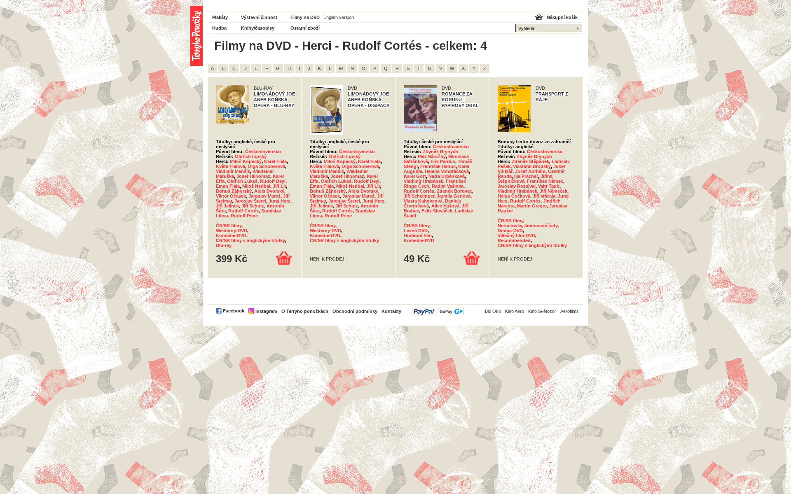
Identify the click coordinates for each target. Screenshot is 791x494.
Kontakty (391, 311)
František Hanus (438, 166)
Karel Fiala (275, 161)
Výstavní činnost (259, 17)
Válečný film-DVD (516, 235)
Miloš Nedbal (256, 186)
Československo (263, 151)
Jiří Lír (279, 186)
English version (338, 17)
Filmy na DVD (305, 17)
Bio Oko (493, 311)
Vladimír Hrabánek (423, 181)
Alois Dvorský (269, 191)
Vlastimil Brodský (532, 166)
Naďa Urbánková (446, 176)
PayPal (438, 311)
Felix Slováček (436, 210)
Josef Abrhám (530, 171)
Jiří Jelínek (227, 205)
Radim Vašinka (447, 186)
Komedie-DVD (231, 235)
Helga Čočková (514, 195)
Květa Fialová (230, 166)
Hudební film (418, 235)
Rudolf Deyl (273, 181)
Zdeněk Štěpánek (530, 161)
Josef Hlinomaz (253, 176)
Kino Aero (514, 311)
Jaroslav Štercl (250, 200)
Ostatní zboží (305, 28)
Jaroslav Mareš (264, 195)
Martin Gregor (532, 205)
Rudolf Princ (244, 215)
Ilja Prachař (526, 176)
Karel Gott (415, 176)
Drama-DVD (510, 230)
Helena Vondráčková (447, 171)
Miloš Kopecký (246, 161)
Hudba (219, 28)
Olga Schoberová (266, 166)
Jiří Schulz (252, 205)
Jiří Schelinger (419, 195)
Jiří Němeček (553, 191)
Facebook (233, 310)
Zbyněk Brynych (440, 151)
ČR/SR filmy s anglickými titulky (250, 240)
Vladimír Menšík (233, 171)
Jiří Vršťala (544, 195)
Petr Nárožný (432, 156)
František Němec (545, 181)
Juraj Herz (279, 200)
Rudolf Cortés (243, 210)
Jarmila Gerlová (453, 195)
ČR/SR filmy (228, 225)
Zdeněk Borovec (454, 191)
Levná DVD (416, 230)
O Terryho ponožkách (304, 311)
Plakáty (220, 17)
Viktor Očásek (231, 195)
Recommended (514, 240)
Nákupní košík (562, 17)
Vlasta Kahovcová (423, 200)
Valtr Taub (548, 186)
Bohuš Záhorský (234, 191)
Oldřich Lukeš (242, 181)
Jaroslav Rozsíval (517, 186)
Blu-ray (224, 245)
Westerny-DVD (231, 230)
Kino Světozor (542, 311)
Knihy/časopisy (257, 28)
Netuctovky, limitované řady (527, 225)
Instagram (266, 311)
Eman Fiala (228, 186)
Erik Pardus (443, 161)
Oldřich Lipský (251, 156)
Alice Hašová (445, 205)
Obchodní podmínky (354, 311)
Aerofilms (569, 311)
